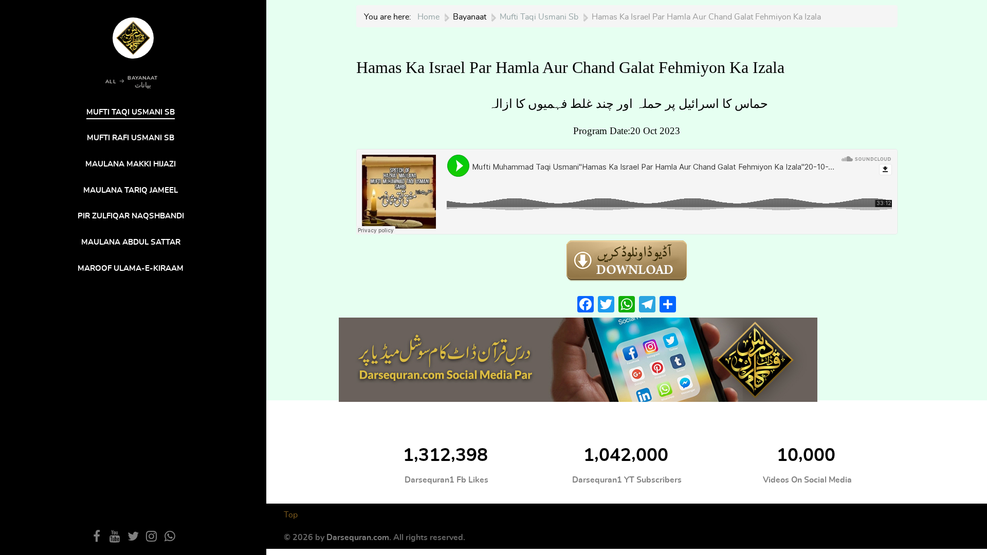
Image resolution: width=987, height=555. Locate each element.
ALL (111, 81)
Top (291, 515)
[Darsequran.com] (578, 358)
